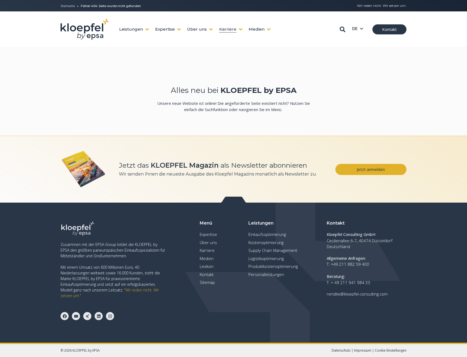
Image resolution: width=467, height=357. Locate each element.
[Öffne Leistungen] (147, 29)
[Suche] (342, 29)
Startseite (68, 6)
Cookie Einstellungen (390, 350)
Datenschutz (341, 350)
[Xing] (87, 316)
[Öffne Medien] (269, 29)
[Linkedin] (99, 316)
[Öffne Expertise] (179, 29)
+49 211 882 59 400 (350, 264)
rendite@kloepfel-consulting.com (357, 294)
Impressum (362, 350)
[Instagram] (110, 316)
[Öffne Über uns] (211, 29)
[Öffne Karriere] (240, 29)
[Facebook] (65, 316)
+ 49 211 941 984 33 (350, 282)
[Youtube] (76, 316)
